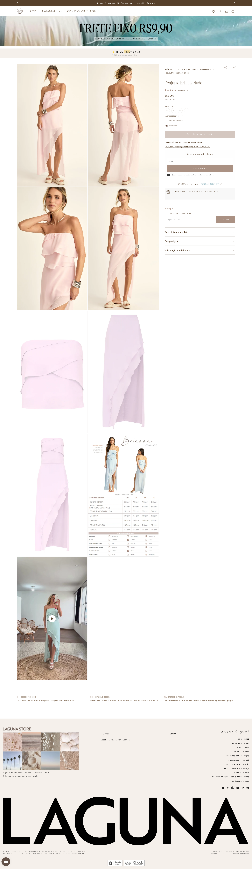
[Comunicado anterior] (17, 2)
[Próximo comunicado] (234, 2)
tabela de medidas (176, 121)
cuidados (173, 126)
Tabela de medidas (240, 743)
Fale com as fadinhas (238, 752)
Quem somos (243, 739)
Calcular (226, 219)
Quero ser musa (241, 773)
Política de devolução (237, 764)
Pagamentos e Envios (239, 760)
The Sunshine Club (240, 781)
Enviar (173, 734)
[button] (34, 11)
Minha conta (243, 747)
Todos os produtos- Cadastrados (194, 70)
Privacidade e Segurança (236, 769)
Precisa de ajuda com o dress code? (230, 777)
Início (168, 70)
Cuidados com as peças (237, 756)
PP (168, 111)
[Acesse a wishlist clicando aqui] (213, 11)
